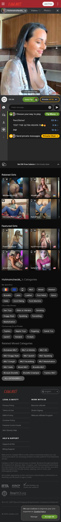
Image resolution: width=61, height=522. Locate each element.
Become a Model (38, 405)
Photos (49, 10)
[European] (14, 289)
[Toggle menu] (3, 4)
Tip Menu (51, 114)
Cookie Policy (40, 511)
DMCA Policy (8, 415)
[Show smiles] (49, 107)
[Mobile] (22, 289)
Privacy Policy (8, 405)
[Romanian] (5, 289)
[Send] (57, 107)
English (48, 392)
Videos (35, 10)
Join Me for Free (30, 92)
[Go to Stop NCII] (18, 493)
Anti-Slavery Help (10, 430)
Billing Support (9, 449)
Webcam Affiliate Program (42, 415)
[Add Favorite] (4, 99)
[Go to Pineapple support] (5, 493)
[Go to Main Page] (18, 4)
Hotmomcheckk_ (11, 279)
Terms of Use (8, 410)
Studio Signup (37, 410)
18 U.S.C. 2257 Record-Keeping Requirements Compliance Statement (30, 502)
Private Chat (49, 136)
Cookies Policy (9, 420)
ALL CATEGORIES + (13, 378)
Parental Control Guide (12, 425)
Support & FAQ (9, 444)
